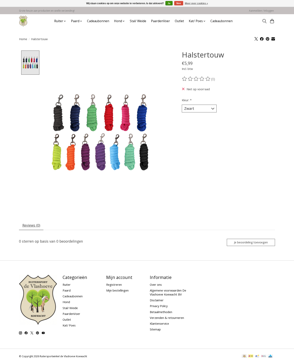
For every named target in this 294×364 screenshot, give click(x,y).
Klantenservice (159, 323)
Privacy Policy (159, 306)
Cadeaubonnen (98, 21)
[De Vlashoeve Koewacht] (23, 21)
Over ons (156, 285)
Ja (169, 3)
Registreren (114, 285)
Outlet (179, 21)
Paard (67, 290)
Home (23, 39)
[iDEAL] (250, 356)
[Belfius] (263, 356)
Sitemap (155, 329)
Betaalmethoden (161, 312)
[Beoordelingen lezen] (196, 78)
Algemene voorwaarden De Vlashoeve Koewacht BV (168, 292)
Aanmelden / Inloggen (261, 10)
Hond (66, 302)
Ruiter (67, 285)
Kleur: (187, 100)
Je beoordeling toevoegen (251, 242)
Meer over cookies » (196, 3)
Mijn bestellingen (117, 290)
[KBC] (270, 356)
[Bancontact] (257, 356)
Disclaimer (157, 300)
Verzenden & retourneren (167, 318)
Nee (178, 3)
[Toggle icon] (264, 21)
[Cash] (244, 356)
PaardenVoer (160, 21)
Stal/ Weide (138, 21)
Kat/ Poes (69, 325)
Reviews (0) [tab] (31, 225)
